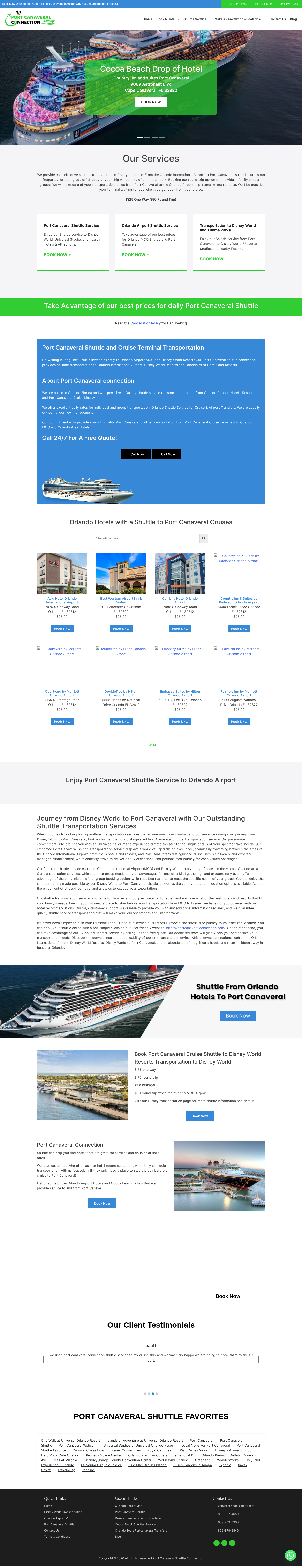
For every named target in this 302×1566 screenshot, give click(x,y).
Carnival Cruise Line (88, 1450)
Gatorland (202, 1460)
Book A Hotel (166, 19)
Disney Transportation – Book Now (138, 1518)
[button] (145, 1393)
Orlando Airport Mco (57, 1518)
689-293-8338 (263, 3)
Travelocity (66, 1470)
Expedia (225, 1465)
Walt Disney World (194, 1450)
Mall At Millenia (65, 1460)
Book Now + (57, 254)
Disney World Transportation (63, 1512)
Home (148, 19)
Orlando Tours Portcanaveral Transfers (141, 1530)
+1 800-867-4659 (181, 88)
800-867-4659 (238, 3)
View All (151, 745)
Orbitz (46, 1470)
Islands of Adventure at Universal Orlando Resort (145, 1440)
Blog (293, 19)
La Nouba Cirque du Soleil (101, 1465)
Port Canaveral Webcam (78, 1445)
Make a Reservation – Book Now (238, 19)
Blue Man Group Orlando (147, 1465)
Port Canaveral (201, 1440)
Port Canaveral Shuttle (59, 1524)
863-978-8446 (289, 3)
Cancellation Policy (145, 323)
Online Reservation (151, 107)
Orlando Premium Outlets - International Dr (161, 1455)
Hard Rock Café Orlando (60, 1455)
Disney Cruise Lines (125, 1450)
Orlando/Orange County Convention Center (118, 1460)
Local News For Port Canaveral (205, 1445)
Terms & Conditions (57, 1536)
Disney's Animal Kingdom (235, 1450)
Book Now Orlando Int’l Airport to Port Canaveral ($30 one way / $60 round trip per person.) (60, 3)
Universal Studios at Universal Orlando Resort (139, 1445)
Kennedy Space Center (103, 1455)
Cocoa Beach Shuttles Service (135, 1524)
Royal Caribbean (160, 1450)
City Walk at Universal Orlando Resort (70, 1440)
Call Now (137, 454)
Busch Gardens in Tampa (192, 1465)
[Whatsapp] (290, 1555)
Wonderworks (228, 1460)
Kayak (242, 1465)
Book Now (62, 629)
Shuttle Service (195, 19)
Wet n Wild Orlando (173, 1460)
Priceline (88, 1470)
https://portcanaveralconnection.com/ (195, 928)
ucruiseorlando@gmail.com (236, 1505)
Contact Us (278, 19)
